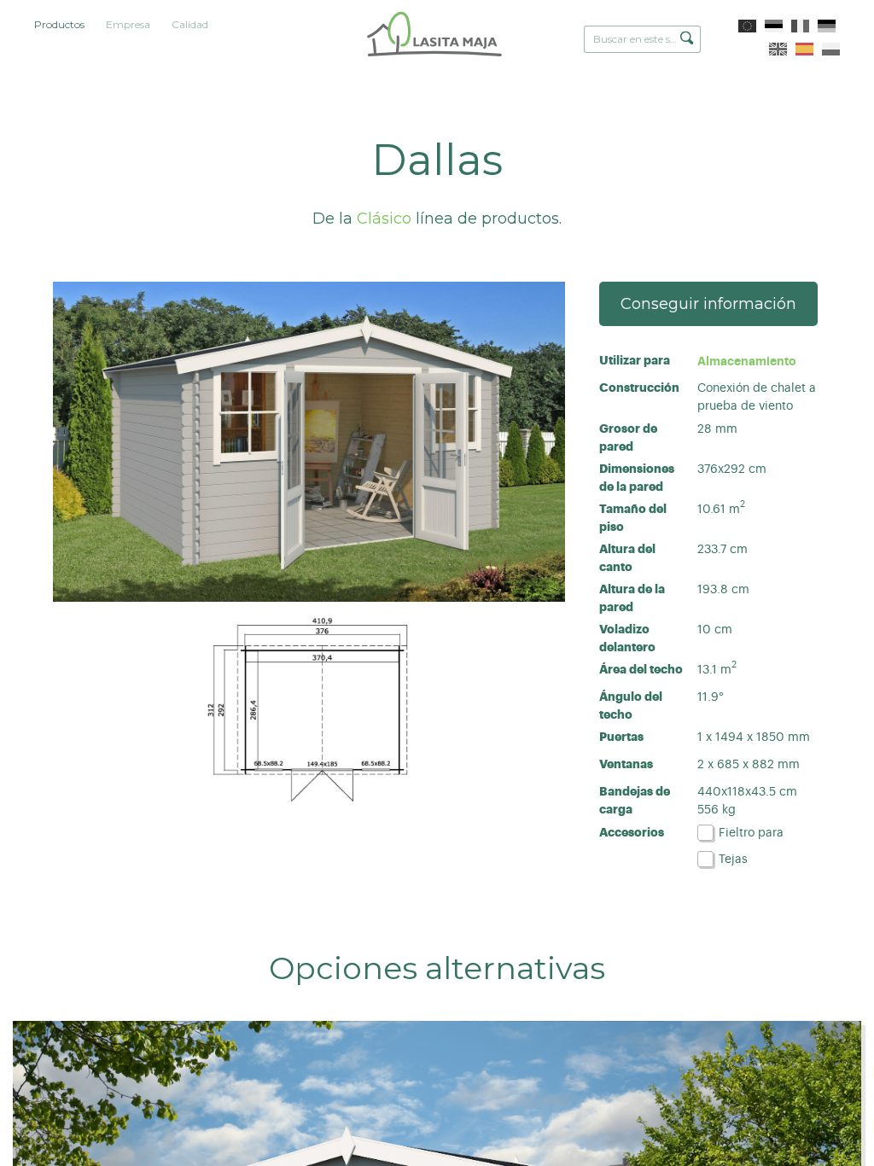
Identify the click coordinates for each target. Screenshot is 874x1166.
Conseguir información (708, 303)
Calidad (190, 24)
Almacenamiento (746, 361)
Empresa (128, 24)
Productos (59, 24)
